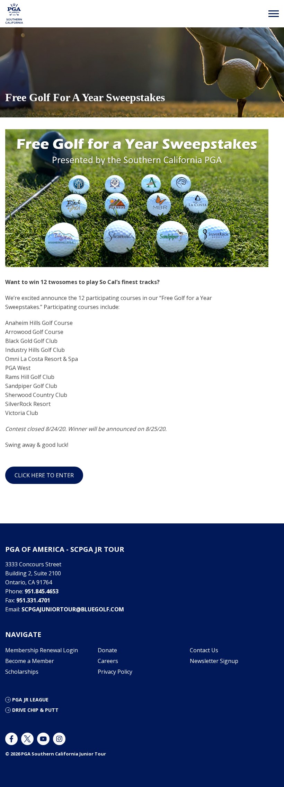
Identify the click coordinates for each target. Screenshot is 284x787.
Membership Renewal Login (41, 650)
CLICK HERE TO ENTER (44, 475)
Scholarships (21, 671)
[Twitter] (27, 739)
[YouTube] (43, 739)
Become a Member (29, 661)
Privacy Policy (115, 671)
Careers (108, 661)
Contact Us (204, 650)
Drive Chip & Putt (35, 710)
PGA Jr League (30, 699)
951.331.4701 (33, 600)
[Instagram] (59, 739)
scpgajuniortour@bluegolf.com (72, 609)
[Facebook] (11, 739)
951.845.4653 (42, 591)
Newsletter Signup (214, 661)
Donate (107, 650)
